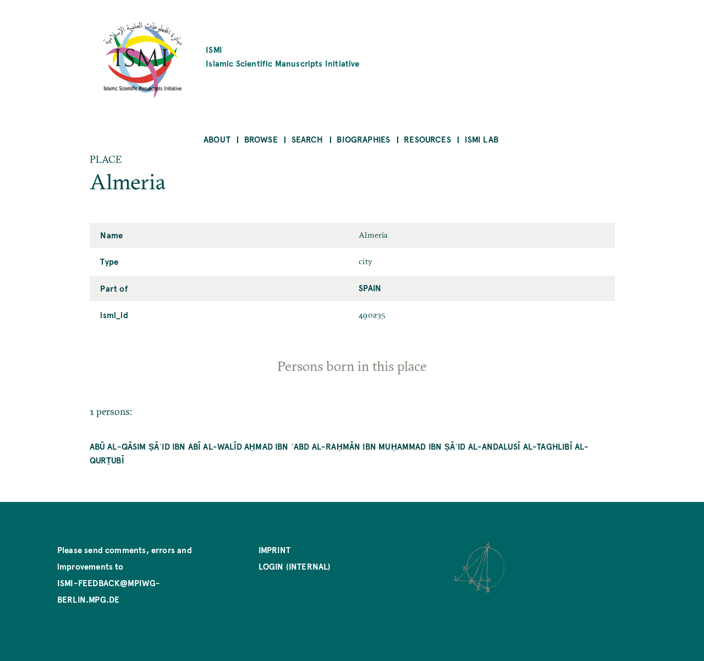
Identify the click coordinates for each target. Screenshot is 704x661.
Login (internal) (294, 566)
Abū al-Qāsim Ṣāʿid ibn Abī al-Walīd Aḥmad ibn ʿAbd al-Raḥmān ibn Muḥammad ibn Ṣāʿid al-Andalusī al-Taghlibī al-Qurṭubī (339, 453)
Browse (261, 139)
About (217, 139)
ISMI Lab (481, 139)
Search (307, 139)
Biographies (363, 139)
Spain (370, 287)
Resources (427, 139)
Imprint (274, 549)
